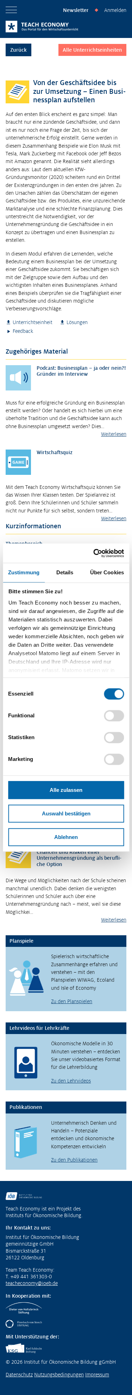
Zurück (18, 50)
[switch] (114, 715)
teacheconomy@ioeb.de (32, 1283)
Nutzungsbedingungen (59, 1374)
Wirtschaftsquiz (55, 452)
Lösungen (77, 322)
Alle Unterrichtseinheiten (92, 50)
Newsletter (76, 10)
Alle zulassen (66, 790)
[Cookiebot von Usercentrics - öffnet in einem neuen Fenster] (94, 553)
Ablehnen (66, 837)
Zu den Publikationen (74, 1160)
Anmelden (115, 10)
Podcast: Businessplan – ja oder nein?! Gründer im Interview (81, 371)
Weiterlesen (113, 434)
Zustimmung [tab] (23, 572)
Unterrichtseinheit (32, 322)
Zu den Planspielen (71, 1001)
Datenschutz (19, 1374)
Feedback (23, 331)
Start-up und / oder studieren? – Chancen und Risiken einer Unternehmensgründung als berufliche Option (79, 855)
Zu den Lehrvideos (71, 1081)
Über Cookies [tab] (107, 572)
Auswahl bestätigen (66, 813)
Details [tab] (65, 572)
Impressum (97, 1374)
